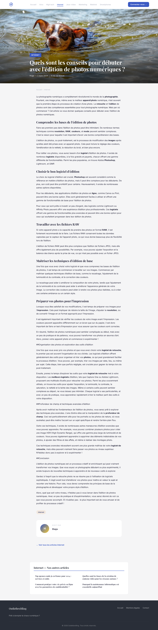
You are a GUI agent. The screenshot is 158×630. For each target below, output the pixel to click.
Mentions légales (133, 608)
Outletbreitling (18, 608)
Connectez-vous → (138, 4)
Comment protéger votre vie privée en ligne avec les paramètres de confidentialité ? (54, 585)
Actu (41, 4)
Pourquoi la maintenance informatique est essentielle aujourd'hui (100, 585)
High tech (50, 4)
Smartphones (105, 4)
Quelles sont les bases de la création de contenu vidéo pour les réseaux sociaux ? (100, 577)
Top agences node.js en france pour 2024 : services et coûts (53, 577)
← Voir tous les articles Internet (50, 545)
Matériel (93, 4)
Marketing (83, 4)
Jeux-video (71, 4)
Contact (146, 608)
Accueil (33, 4)
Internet (60, 4)
